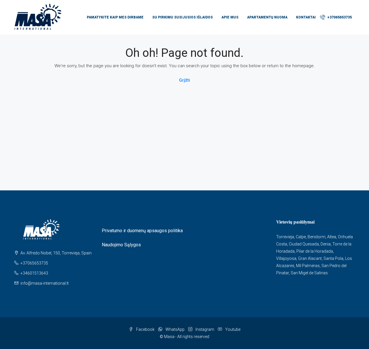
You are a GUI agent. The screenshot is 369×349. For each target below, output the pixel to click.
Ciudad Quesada (304, 244)
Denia (326, 244)
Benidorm (316, 236)
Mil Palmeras (308, 265)
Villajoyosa (286, 258)
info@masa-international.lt (44, 283)
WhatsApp (175, 329)
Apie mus (229, 17)
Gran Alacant (310, 258)
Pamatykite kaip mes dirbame (115, 17)
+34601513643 (34, 273)
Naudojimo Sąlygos (121, 244)
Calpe (301, 236)
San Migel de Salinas (309, 273)
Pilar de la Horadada (314, 251)
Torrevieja (285, 236)
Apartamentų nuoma (267, 17)
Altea (331, 236)
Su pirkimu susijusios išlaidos (182, 17)
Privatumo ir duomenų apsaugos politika (142, 230)
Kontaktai (306, 17)
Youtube (232, 329)
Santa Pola (333, 258)
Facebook (145, 329)
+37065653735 (339, 17)
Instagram (205, 329)
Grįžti (184, 80)
